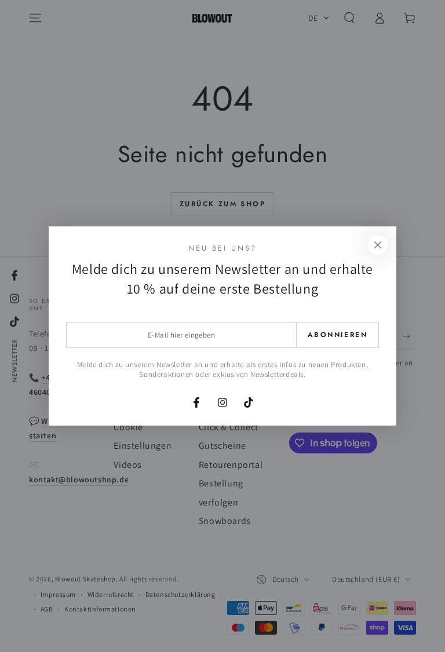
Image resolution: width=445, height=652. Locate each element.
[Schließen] (378, 245)
